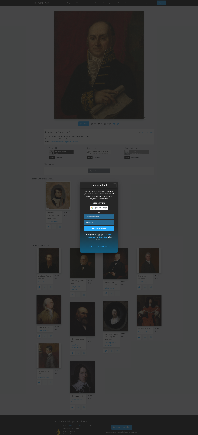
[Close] (115, 185)
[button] (99, 208)
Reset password (104, 246)
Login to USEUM (100, 228)
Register (91, 246)
